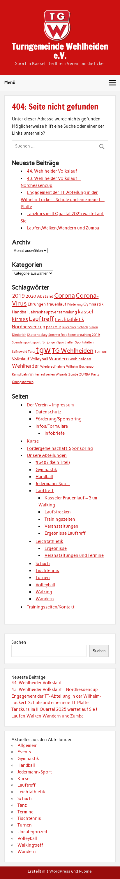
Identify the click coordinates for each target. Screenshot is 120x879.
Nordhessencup (28, 326)
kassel (85, 311)
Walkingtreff (30, 845)
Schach (82, 327)
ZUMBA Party (89, 374)
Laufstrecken (58, 512)
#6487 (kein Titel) (53, 462)
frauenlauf (56, 304)
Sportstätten (84, 342)
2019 (18, 296)
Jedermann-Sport (53, 483)
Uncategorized (32, 831)
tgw (43, 350)
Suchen (18, 642)
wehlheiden (80, 359)
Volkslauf (20, 359)
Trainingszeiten (60, 519)
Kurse (33, 441)
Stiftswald (19, 352)
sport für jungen (44, 342)
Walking (44, 591)
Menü (9, 82)
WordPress (59, 871)
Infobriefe (55, 433)
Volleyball (39, 359)
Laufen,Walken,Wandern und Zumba (63, 228)
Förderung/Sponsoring (59, 419)
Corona (64, 295)
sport (27, 342)
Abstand (45, 296)
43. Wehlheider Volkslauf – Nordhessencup (54, 689)
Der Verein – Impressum (50, 405)
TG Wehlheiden (72, 350)
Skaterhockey (37, 335)
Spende (17, 342)
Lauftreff (41, 318)
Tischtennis (47, 570)
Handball (20, 312)
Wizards (62, 374)
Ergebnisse (56, 548)
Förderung (74, 304)
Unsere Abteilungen (47, 455)
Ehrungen (37, 304)
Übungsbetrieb (22, 382)
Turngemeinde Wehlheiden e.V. (60, 50)
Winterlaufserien (42, 374)
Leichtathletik (69, 319)
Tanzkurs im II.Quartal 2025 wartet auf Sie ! (54, 709)
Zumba (73, 374)
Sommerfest (57, 335)
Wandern (59, 359)
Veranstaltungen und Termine (74, 555)
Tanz (31, 352)
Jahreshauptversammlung (53, 312)
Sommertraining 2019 (84, 335)
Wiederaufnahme (52, 367)
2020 (31, 296)
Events (24, 752)
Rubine (85, 871)
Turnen (100, 351)
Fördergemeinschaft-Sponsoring (60, 448)
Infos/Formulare (52, 426)
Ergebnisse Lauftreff (65, 533)
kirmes (20, 319)
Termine (25, 812)
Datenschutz (48, 412)
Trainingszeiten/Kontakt (51, 607)
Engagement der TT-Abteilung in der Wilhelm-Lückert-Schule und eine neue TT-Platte (63, 199)
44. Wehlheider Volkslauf (52, 171)
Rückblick (69, 327)
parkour (53, 326)
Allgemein (27, 745)
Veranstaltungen (61, 526)
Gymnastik (93, 304)
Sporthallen (65, 342)
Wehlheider (25, 366)
